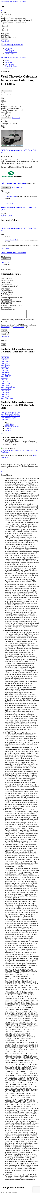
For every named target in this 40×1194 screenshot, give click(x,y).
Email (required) (6, 282)
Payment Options (6, 215)
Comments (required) (8, 309)
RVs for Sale (5, 452)
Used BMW (5, 358)
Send (3, 334)
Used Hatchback (6, 414)
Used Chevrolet (6, 363)
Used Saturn (5, 394)
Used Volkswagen (7, 398)
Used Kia (4, 380)
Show (3, 125)
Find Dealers (9, 48)
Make (3, 33)
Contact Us (8, 428)
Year (2, 98)
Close (3, 344)
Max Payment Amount (8, 20)
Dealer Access (9, 54)
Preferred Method (6, 290)
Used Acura (5, 356)
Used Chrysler (5, 365)
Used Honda (5, 372)
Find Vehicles (9, 50)
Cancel (4, 330)
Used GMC (4, 370)
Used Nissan (5, 391)
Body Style (4, 37)
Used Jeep (4, 378)
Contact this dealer (11, 196)
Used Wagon (11, 417)
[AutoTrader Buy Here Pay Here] (12, 45)
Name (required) (6, 278)
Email (11, 292)
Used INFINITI (6, 376)
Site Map (8, 430)
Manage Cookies (10, 445)
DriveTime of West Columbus (13, 183)
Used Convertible (6, 412)
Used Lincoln (5, 383)
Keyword (4, 12)
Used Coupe (16, 412)
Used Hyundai (5, 374)
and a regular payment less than (11, 301)
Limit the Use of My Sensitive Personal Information (21, 443)
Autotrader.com (6, 450)
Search (3, 93)
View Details (9, 203)
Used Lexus (5, 381)
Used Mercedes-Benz (8, 387)
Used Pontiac (5, 392)
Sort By (3, 120)
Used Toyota (5, 396)
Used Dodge (5, 367)
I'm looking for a (6, 294)
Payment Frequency (7, 22)
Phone (9, 286)
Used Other (4, 419)
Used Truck (16, 416)
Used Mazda (5, 385)
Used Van (4, 417)
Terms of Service (18, 327)
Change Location (7, 91)
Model (3, 35)
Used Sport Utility (7, 416)
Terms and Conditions (12, 426)
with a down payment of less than (12, 298)
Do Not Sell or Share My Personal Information (20, 441)
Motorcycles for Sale (32, 450)
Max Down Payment (7, 18)
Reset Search (5, 41)
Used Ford (4, 369)
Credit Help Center (11, 52)
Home (7, 60)
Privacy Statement (11, 439)
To (3, 28)
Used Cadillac (5, 361)
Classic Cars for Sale (18, 450)
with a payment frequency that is (11, 305)
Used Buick (5, 359)
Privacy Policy (5, 327)
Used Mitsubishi (6, 389)
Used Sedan (15, 414)
